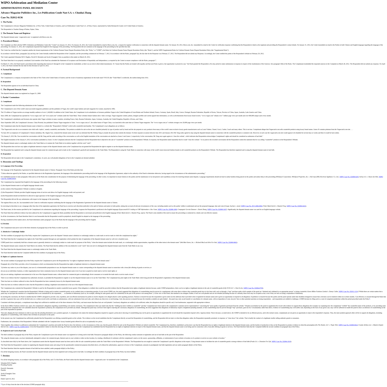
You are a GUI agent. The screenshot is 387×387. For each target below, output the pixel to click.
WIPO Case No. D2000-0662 (227, 242)
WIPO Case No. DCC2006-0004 (251, 206)
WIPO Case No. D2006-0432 (296, 206)
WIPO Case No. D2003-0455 (19, 327)
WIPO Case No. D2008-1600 (167, 209)
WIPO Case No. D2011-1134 (348, 291)
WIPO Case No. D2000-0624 (348, 325)
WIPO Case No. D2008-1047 (216, 209)
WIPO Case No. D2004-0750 (253, 288)
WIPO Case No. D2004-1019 (281, 341)
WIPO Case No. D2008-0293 (349, 177)
